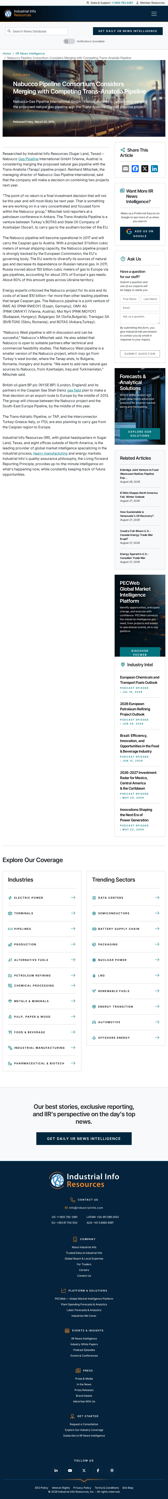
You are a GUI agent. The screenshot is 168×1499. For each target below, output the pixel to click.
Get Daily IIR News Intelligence (127, 31)
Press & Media (84, 1378)
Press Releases (84, 1390)
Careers (84, 1270)
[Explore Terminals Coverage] (73, 913)
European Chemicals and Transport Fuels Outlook (139, 680)
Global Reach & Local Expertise (84, 1258)
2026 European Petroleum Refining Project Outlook (135, 709)
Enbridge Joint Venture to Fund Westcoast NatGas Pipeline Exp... (139, 473)
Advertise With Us (84, 1401)
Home (7, 53)
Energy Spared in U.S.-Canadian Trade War (134, 556)
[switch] (69, 41)
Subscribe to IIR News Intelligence (84, 1435)
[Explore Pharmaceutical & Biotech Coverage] (73, 1063)
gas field (74, 390)
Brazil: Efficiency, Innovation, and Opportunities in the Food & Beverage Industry (139, 743)
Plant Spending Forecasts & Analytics (84, 1304)
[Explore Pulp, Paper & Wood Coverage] (73, 1016)
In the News (84, 1384)
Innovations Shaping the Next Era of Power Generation (136, 814)
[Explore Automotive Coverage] (157, 1022)
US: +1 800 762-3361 (64, 1217)
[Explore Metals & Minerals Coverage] (73, 1001)
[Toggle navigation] (155, 13)
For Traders (84, 1264)
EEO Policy (41, 1487)
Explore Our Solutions (140, 433)
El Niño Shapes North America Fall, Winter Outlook (139, 494)
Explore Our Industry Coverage (84, 1430)
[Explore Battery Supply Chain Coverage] (157, 929)
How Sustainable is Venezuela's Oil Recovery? (137, 513)
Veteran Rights (61, 1487)
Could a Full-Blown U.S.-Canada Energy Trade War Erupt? (136, 534)
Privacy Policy (82, 1487)
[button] (88, 3)
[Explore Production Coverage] (73, 944)
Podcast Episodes (84, 1350)
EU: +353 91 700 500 (64, 1222)
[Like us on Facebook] (98, 1470)
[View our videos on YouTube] (70, 1470)
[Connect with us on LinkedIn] (56, 1470)
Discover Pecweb (140, 652)
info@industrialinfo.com (86, 1207)
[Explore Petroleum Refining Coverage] (73, 975)
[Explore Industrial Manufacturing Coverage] (73, 1047)
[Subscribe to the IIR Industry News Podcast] (112, 1470)
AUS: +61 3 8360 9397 (100, 1222)
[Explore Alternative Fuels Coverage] (73, 960)
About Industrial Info (84, 1247)
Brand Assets (84, 1395)
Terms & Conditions (107, 1487)
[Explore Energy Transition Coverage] (157, 1006)
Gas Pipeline (28, 159)
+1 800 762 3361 (122, 2)
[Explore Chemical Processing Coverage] (73, 985)
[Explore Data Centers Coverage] (157, 897)
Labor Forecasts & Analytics (84, 1310)
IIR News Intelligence (30, 53)
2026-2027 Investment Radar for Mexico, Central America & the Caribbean (138, 780)
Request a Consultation (84, 1424)
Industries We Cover (84, 1315)
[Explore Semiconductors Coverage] (157, 913)
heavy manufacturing (50, 453)
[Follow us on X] (84, 1470)
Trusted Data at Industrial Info (84, 1252)
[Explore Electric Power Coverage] (73, 897)
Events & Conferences (84, 1355)
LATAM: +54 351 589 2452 (103, 1217)
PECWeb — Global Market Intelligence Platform (84, 1298)
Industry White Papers (84, 1344)
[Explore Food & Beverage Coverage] (73, 1032)
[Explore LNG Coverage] (157, 975)
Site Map (127, 1487)
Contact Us (84, 1275)
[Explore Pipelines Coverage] (73, 929)
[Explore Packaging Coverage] (157, 944)
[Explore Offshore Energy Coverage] (157, 1037)
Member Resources (152, 2)
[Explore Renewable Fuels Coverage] (157, 991)
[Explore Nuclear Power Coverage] (157, 960)
